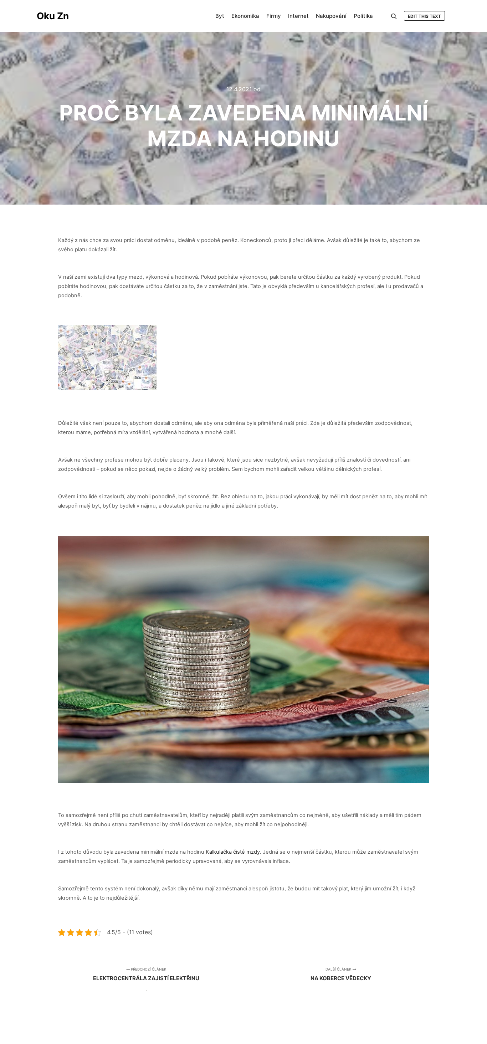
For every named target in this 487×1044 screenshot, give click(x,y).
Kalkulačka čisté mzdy (233, 852)
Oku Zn (53, 15)
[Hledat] (394, 16)
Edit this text (424, 16)
